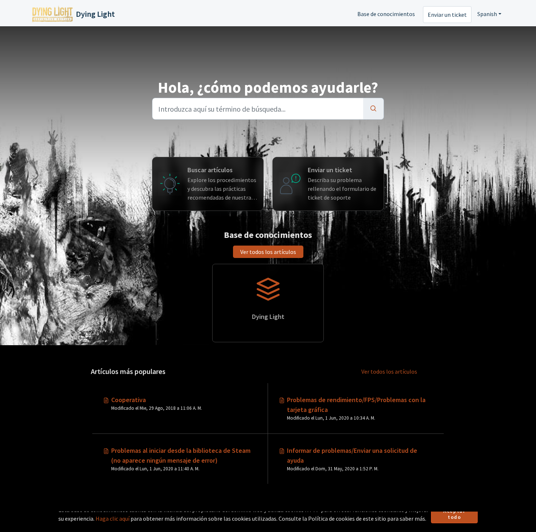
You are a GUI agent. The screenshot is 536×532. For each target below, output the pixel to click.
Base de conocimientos (386, 14)
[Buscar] (373, 109)
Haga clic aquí (112, 518)
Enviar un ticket (447, 14)
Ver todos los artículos (268, 251)
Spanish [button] (487, 14)
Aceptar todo (454, 514)
